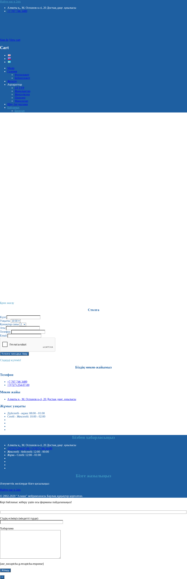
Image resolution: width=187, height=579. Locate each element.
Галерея (12, 71)
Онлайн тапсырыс (6, 295)
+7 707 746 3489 (17, 11)
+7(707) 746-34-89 (41, 448)
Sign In (4, 39)
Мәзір (10, 68)
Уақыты (5, 320)
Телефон (5, 331)
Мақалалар (21, 100)
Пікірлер (20, 97)
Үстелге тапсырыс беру (14, 353)
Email (3, 335)
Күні (3, 317)
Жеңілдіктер (22, 94)
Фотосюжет (22, 74)
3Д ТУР (19, 87)
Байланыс (13, 107)
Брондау (20, 110)
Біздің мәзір (7, 220)
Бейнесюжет (22, 77)
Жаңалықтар (22, 91)
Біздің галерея (8, 172)
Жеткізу (12, 81)
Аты (2, 327)
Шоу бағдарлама (17, 104)
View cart (14, 39)
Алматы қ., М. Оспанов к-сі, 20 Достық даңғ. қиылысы (41, 399)
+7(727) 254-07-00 (18, 384)
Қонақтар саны (9, 324)
